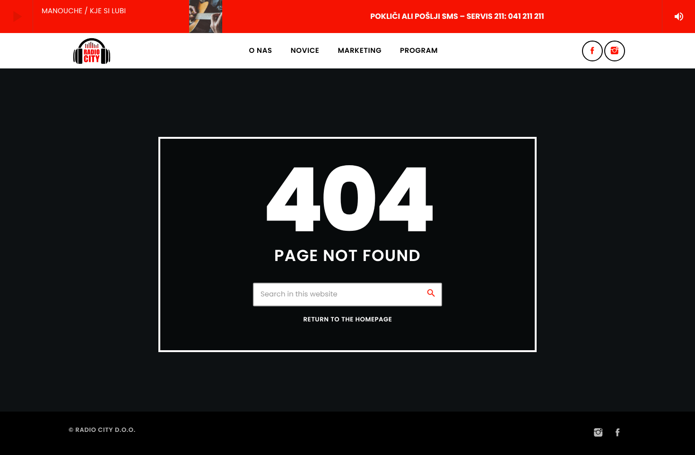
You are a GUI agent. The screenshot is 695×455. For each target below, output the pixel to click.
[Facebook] (592, 51)
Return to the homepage (348, 319)
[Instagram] (614, 51)
